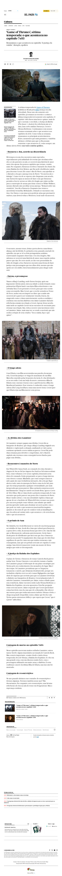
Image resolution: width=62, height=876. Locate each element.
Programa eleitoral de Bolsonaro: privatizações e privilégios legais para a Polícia (28, 805)
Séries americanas (37, 729)
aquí (38, 736)
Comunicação (20, 729)
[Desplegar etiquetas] (55, 730)
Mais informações (10, 736)
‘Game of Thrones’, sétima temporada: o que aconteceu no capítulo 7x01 (10, 121)
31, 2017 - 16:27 (32, 60)
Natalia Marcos (19, 719)
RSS (36, 863)
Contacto (15, 861)
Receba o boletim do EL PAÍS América (17, 697)
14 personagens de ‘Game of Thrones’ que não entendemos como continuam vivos (10, 129)
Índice (38, 863)
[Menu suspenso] (5, 14)
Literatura (10, 25)
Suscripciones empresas (30, 863)
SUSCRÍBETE (46, 10)
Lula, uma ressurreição (13, 798)
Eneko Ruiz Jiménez (20, 709)
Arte (23, 25)
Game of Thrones (10, 29)
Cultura (8, 22)
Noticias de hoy (43, 863)
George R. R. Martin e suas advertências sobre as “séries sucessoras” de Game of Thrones (9, 138)
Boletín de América (10, 827)
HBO (37, 110)
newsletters (8, 823)
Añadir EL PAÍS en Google (52, 64)
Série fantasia (46, 729)
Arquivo (35, 823)
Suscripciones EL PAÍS (20, 863)
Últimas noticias (8, 792)
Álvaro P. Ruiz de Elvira (31, 58)
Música (19, 25)
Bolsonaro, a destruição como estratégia (18, 795)
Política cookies (33, 861)
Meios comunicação (11, 729)
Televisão (28, 25)
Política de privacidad (41, 861)
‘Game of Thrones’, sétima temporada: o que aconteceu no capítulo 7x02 (32, 706)
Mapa (47, 861)
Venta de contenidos (21, 861)
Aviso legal (28, 861)
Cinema (5, 25)
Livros (15, 25)
